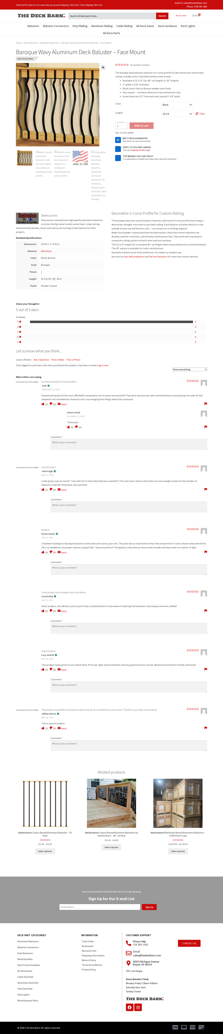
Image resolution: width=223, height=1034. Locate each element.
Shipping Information (93, 955)
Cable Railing (124, 26)
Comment (57, 437)
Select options (45, 851)
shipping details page (140, 150)
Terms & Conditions (92, 964)
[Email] (129, 953)
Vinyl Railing (80, 26)
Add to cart (141, 125)
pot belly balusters (134, 256)
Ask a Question (41, 359)
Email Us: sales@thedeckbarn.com (191, 3)
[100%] (111, 322)
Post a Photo (73, 359)
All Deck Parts (111, 33)
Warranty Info (89, 950)
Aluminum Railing (102, 26)
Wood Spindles (25, 959)
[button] (103, 67)
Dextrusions (25, 58)
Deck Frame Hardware (28, 965)
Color (118, 103)
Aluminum (46, 251)
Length (119, 112)
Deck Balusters (31, 42)
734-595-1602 (140, 944)
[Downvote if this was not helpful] (51, 404)
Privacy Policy (89, 969)
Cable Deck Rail (25, 976)
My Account (181, 15)
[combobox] (112, 16)
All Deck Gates (145, 26)
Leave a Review (23, 359)
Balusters (33, 26)
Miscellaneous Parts (27, 1000)
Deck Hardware (167, 26)
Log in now (102, 365)
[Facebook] (129, 1007)
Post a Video (57, 359)
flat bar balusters (158, 256)
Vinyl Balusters (25, 953)
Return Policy (89, 960)
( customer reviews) (140, 65)
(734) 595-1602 (200, 6)
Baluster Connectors (56, 26)
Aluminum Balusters (49, 42)
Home (19, 42)
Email (136, 951)
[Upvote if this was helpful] (42, 404)
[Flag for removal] (205, 404)
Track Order (88, 941)
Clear (202, 113)
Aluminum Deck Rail (27, 982)
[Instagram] (138, 1007)
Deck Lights (188, 26)
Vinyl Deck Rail (24, 988)
